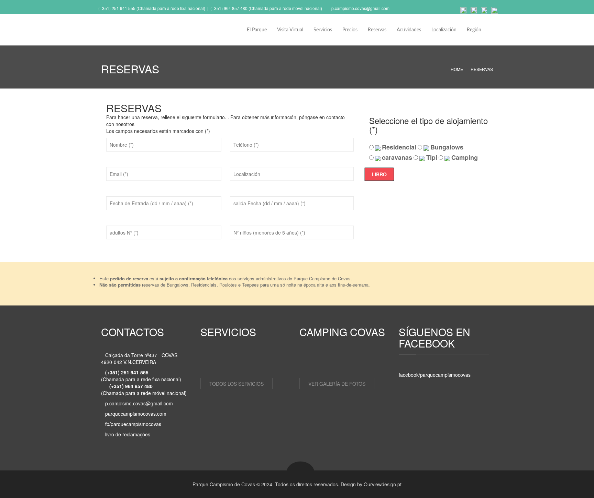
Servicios (323, 30)
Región (474, 30)
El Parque (257, 30)
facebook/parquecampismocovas (435, 374)
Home (457, 69)
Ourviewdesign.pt (383, 484)
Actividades (409, 30)
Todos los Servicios (236, 383)
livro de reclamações (127, 434)
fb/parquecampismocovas (133, 424)
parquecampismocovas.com (135, 413)
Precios (350, 30)
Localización (443, 30)
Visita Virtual (290, 30)
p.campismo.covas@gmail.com (360, 8)
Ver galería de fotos (336, 383)
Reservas (377, 30)
